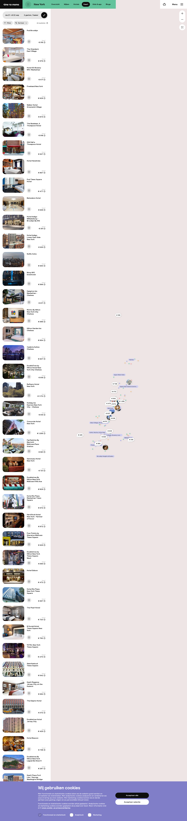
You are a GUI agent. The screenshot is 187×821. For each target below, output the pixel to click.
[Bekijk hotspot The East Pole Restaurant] (124, 396)
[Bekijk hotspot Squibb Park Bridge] (105, 451)
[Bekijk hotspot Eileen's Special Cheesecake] (104, 433)
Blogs (108, 4)
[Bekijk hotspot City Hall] (99, 441)
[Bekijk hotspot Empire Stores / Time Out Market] (108, 448)
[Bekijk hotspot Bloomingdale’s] (123, 399)
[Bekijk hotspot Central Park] (120, 395)
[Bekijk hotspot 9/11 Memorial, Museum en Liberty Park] (94, 442)
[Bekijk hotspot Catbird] (128, 435)
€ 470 (108, 403)
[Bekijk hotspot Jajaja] (127, 435)
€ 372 (114, 392)
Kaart (86, 4)
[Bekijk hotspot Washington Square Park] (104, 426)
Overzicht (55, 4)
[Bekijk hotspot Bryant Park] (113, 406)
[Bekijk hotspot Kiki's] (108, 439)
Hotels (76, 4)
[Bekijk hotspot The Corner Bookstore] (131, 380)
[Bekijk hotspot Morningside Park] (129, 363)
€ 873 (105, 421)
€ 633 (110, 431)
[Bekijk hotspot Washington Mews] (105, 425)
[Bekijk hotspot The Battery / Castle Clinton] (92, 449)
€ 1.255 (121, 401)
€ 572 (114, 404)
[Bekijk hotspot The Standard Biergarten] (97, 417)
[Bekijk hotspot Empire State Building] (112, 411)
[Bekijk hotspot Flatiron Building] (109, 417)
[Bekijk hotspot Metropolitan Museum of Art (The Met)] (126, 385)
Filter (9, 23)
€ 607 (108, 413)
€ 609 (113, 418)
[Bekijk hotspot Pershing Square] (117, 408)
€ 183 (118, 315)
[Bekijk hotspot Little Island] (96, 416)
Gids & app (97, 4)
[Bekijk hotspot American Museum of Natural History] (119, 383)
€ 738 (115, 384)
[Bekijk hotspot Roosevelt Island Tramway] (125, 400)
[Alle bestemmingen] (28, 4)
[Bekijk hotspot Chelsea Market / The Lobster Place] (99, 416)
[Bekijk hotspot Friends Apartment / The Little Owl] (99, 424)
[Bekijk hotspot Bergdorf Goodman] (119, 398)
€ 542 (113, 398)
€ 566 (98, 443)
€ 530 (104, 437)
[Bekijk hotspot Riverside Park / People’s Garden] (113, 377)
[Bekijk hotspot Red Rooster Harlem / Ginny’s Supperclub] (138, 360)
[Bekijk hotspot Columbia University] (126, 361)
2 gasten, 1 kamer (31, 15)
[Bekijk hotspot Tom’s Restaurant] (125, 363)
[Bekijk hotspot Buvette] (100, 424)
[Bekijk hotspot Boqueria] (131, 391)
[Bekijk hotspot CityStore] (100, 441)
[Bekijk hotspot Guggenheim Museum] (129, 382)
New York (39, 4)
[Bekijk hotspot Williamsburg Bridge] (120, 440)
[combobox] (21, 23)
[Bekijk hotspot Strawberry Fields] (118, 388)
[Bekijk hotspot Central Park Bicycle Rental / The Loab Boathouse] (123, 388)
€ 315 (131, 440)
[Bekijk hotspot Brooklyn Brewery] (130, 433)
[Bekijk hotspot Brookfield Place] (93, 441)
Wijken (66, 4)
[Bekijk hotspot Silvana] (131, 363)
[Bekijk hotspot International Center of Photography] (109, 436)
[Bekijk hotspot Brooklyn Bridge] (105, 447)
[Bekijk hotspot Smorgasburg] (126, 434)
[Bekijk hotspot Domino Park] (123, 439)
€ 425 (80, 435)
